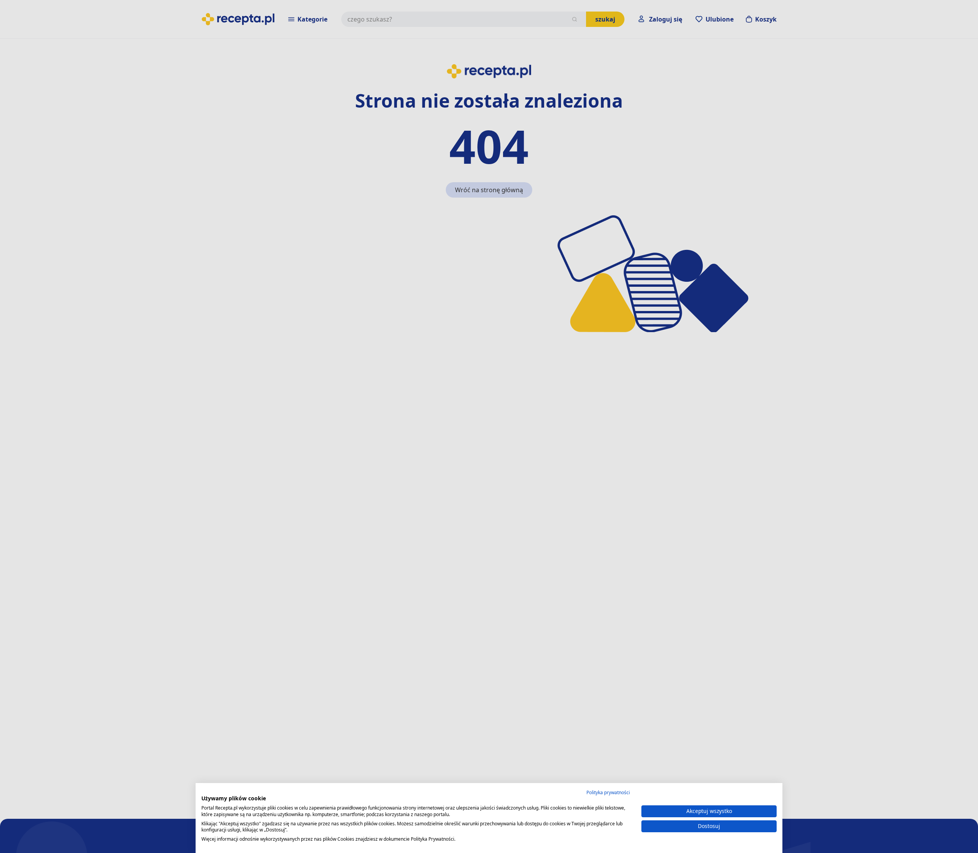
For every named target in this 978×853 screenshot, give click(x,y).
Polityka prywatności (608, 792)
